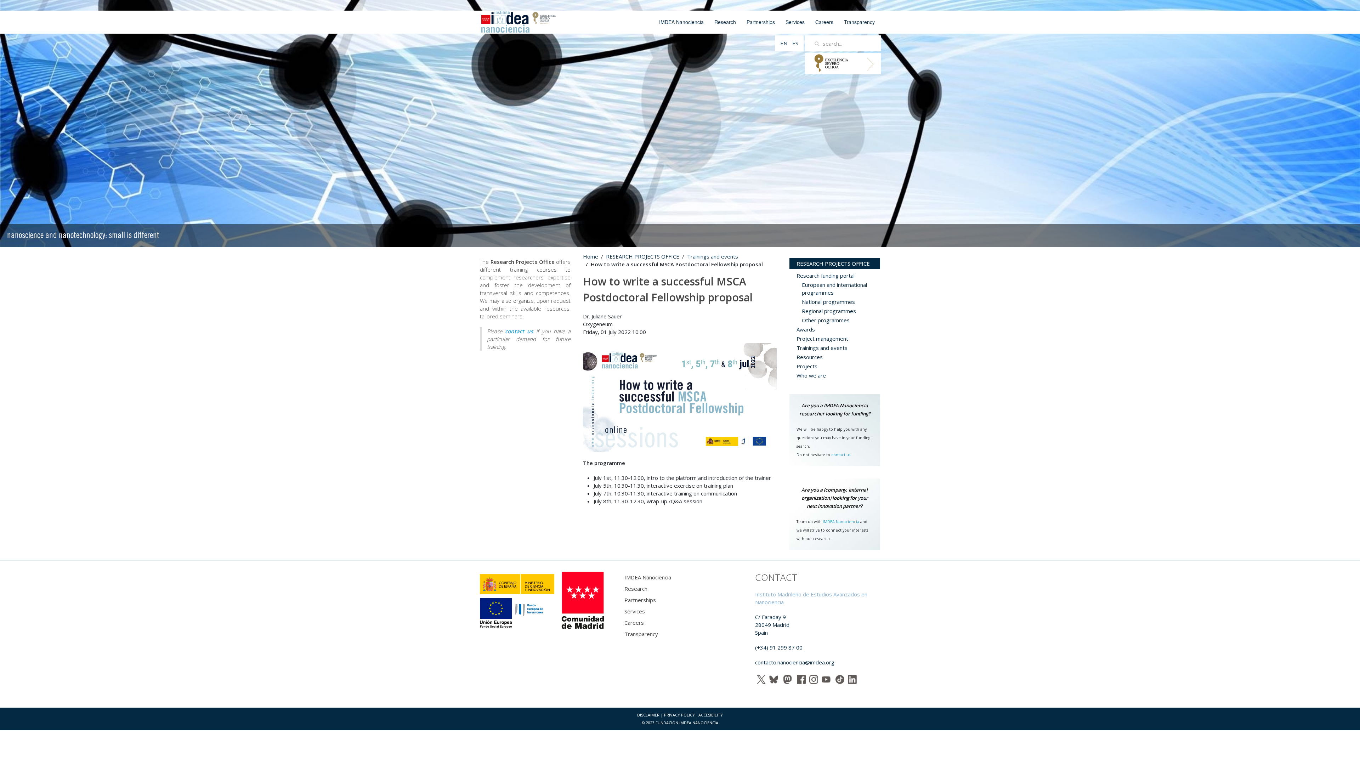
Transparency (859, 22)
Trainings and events (712, 256)
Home (590, 256)
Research (725, 22)
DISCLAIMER (648, 715)
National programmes (828, 301)
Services (795, 22)
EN (784, 43)
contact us (840, 454)
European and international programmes (834, 288)
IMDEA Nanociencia (681, 22)
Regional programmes (829, 310)
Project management (822, 338)
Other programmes (826, 320)
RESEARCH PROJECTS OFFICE (642, 256)
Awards (806, 329)
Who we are (811, 375)
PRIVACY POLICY (679, 715)
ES (795, 43)
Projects (807, 366)
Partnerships (761, 22)
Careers (824, 22)
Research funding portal (826, 275)
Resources (810, 357)
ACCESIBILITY (710, 715)
